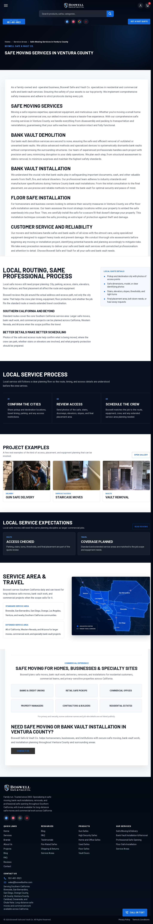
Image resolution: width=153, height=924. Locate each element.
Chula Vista (9, 902)
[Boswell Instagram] (73, 21)
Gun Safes (83, 831)
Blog (6, 853)
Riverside (8, 889)
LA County (8, 896)
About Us (8, 844)
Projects (7, 849)
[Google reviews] (79, 21)
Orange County (21, 893)
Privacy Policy (124, 919)
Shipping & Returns (50, 849)
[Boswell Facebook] (67, 21)
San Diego (8, 893)
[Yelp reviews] (85, 21)
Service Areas (47, 853)
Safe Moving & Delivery (127, 831)
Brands (7, 840)
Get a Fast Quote (139, 21)
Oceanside (18, 899)
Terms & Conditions (141, 919)
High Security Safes (88, 835)
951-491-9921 (15, 878)
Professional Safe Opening (128, 840)
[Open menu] (6, 5)
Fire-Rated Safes (49, 844)
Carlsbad (8, 899)
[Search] (110, 14)
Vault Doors (84, 853)
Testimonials (47, 840)
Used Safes (84, 844)
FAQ (5, 857)
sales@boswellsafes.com (20, 882)
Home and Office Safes (89, 840)
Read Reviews (141, 527)
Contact (7, 866)
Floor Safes (84, 849)
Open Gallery (141, 455)
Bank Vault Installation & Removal (132, 835)
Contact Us (23, 751)
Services (8, 835)
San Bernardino (20, 889)
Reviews (8, 862)
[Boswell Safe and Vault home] (26, 788)
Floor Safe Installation (126, 844)
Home (6, 831)
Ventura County (21, 896)
